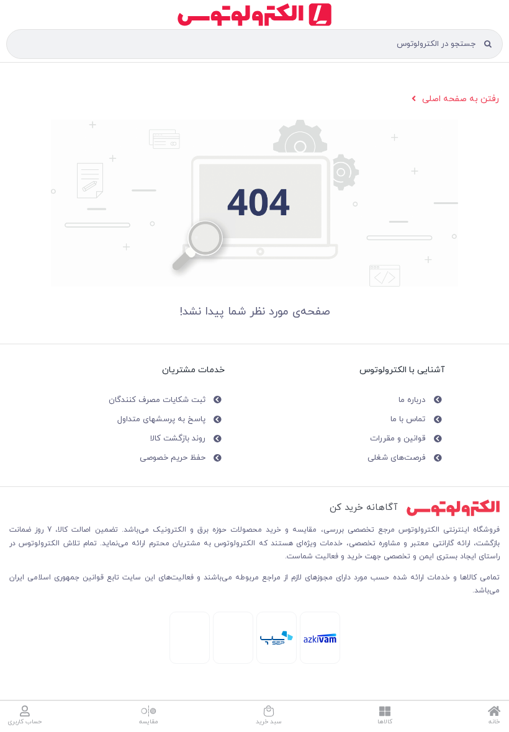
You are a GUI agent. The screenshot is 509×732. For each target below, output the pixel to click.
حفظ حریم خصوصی (172, 457)
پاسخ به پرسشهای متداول (161, 419)
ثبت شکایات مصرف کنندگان (157, 400)
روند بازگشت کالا (177, 438)
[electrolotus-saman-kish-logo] (276, 635)
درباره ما (412, 400)
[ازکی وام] (320, 637)
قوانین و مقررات (397, 438)
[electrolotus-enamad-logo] (233, 621)
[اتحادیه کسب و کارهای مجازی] (189, 619)
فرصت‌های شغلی (396, 457)
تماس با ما (407, 419)
